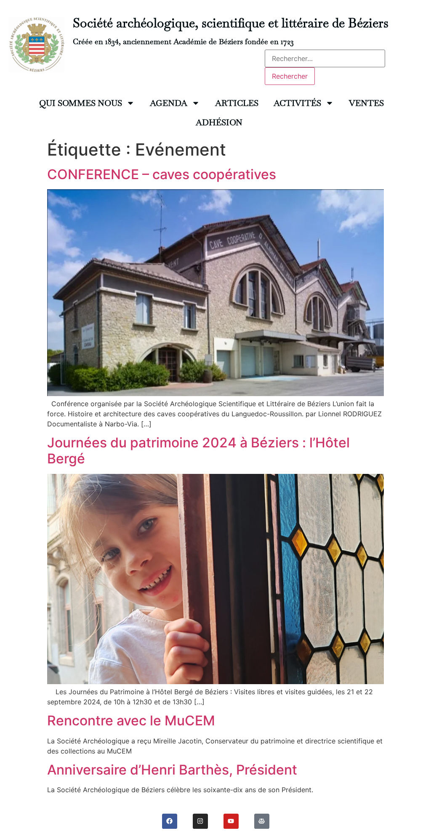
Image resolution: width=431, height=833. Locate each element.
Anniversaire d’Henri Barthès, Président (172, 770)
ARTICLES (236, 103)
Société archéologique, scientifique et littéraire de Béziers (230, 23)
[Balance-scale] (261, 821)
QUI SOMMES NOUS (80, 103)
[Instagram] (200, 821)
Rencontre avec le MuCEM (131, 720)
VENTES (366, 103)
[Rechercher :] (325, 58)
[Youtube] (231, 821)
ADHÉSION (219, 122)
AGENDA (168, 103)
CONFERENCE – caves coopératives (161, 174)
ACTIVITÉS (297, 103)
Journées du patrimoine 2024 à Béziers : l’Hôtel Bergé (198, 450)
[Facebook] (169, 821)
